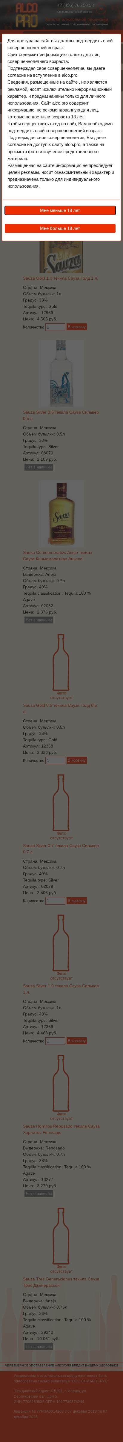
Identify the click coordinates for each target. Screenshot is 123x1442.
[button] (60, 210)
